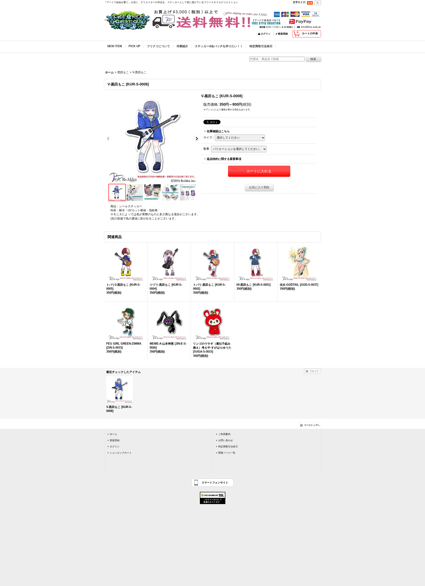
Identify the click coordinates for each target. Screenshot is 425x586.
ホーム (113, 434)
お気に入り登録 (259, 187)
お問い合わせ (225, 440)
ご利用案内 (224, 434)
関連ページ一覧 (226, 452)
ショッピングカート (121, 452)
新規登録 (283, 33)
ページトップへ (312, 425)
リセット (314, 371)
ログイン (265, 33)
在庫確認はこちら (218, 131)
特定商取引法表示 (228, 446)
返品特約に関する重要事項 (224, 159)
